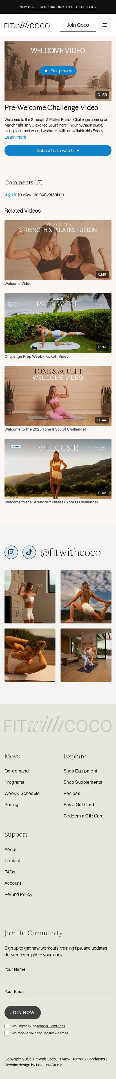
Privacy (64, 1059)
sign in (11, 194)
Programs (14, 782)
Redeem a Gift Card (84, 816)
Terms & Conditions (51, 1026)
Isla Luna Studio (49, 1064)
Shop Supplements (83, 782)
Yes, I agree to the (38, 1026)
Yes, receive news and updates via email (39, 1033)
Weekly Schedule (22, 793)
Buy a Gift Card (79, 804)
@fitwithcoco (71, 552)
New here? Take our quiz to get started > (58, 6)
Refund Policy (18, 894)
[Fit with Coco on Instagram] (11, 552)
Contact (13, 860)
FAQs (10, 872)
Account (13, 883)
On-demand (17, 771)
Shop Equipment (80, 771)
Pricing (11, 804)
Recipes (72, 793)
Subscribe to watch (55, 150)
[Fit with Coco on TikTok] (29, 552)
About (11, 849)
